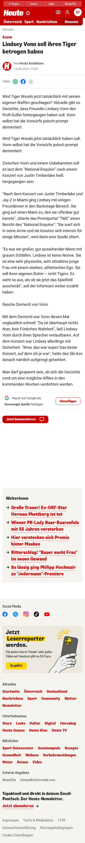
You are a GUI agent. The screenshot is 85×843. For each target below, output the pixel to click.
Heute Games (13, 730)
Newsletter (12, 705)
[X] (15, 614)
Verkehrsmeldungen (59, 755)
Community (50, 698)
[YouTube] (46, 614)
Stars (7, 723)
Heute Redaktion (31, 63)
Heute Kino (38, 730)
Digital (50, 723)
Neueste (71, 22)
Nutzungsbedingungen (56, 827)
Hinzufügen (68, 401)
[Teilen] (31, 81)
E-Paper (14, 4)
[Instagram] (26, 614)
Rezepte (71, 748)
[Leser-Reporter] (58, 12)
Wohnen (32, 755)
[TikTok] (36, 614)
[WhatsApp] (15, 81)
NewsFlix (70, 4)
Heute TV (59, 730)
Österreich (12, 22)
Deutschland (57, 691)
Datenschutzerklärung (19, 827)
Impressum (10, 820)
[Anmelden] (67, 12)
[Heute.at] (13, 13)
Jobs (51, 4)
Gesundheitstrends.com (37, 780)
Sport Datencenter (18, 748)
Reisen (22, 762)
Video (37, 762)
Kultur (35, 723)
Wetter (70, 698)
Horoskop (68, 723)
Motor (7, 762)
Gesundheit (11, 755)
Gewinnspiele (49, 748)
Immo (33, 4)
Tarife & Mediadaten (38, 820)
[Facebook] (23, 81)
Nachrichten (12, 698)
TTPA (61, 820)
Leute (20, 723)
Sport (29, 22)
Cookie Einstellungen (17, 835)
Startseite (8, 29)
